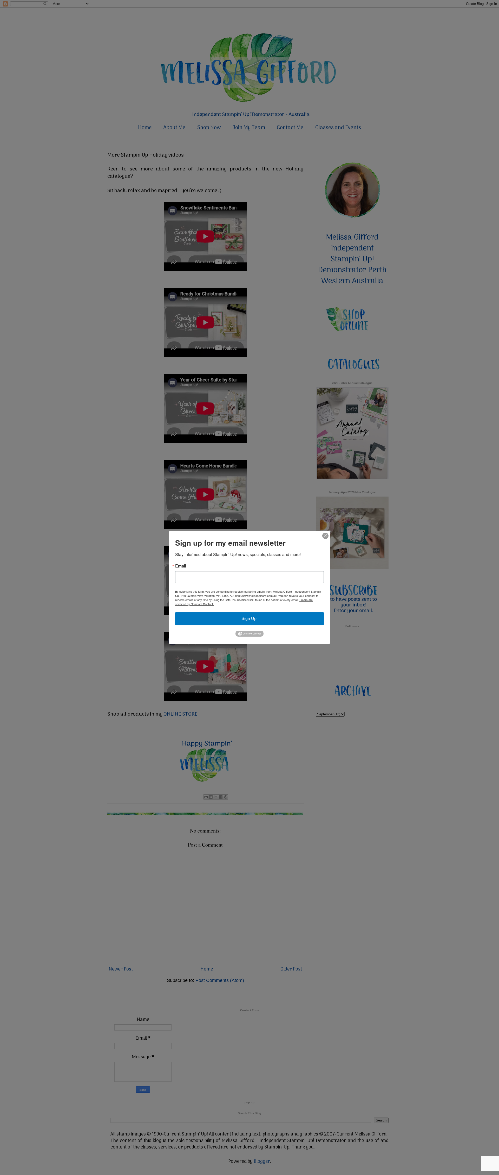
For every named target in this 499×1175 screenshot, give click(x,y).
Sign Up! (249, 618)
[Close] (325, 536)
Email (180, 566)
